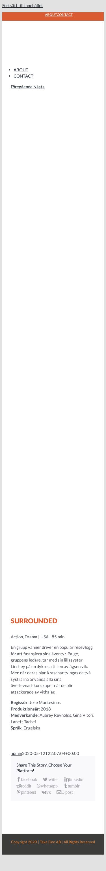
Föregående (22, 86)
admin (16, 753)
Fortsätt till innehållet (22, 5)
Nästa (39, 86)
